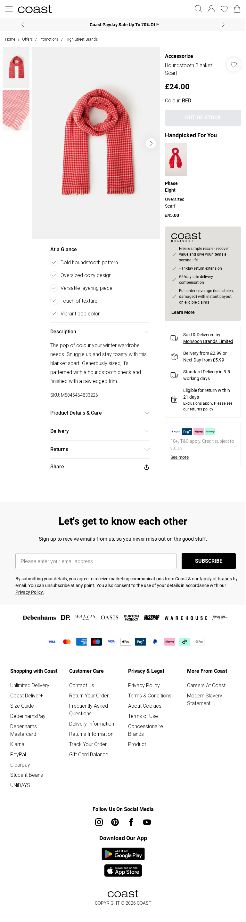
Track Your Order (86, 739)
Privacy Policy (142, 681)
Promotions (49, 39)
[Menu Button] (9, 9)
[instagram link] (97, 818)
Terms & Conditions (147, 691)
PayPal (18, 750)
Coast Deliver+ (26, 691)
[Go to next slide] (148, 141)
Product (135, 739)
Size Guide (22, 701)
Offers (27, 39)
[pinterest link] (113, 818)
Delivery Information (90, 719)
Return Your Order (87, 691)
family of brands (216, 574)
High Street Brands (81, 39)
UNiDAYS (20, 780)
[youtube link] (145, 818)
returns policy (198, 408)
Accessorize (176, 56)
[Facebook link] (129, 818)
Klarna (17, 739)
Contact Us (80, 681)
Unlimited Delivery (29, 681)
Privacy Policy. (29, 587)
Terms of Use (141, 711)
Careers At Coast (203, 681)
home (10, 39)
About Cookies (142, 701)
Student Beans (26, 770)
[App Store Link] (120, 857)
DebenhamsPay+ (29, 711)
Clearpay (20, 760)
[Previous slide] (21, 25)
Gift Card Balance (87, 750)
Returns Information (90, 729)
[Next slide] (221, 25)
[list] (94, 141)
